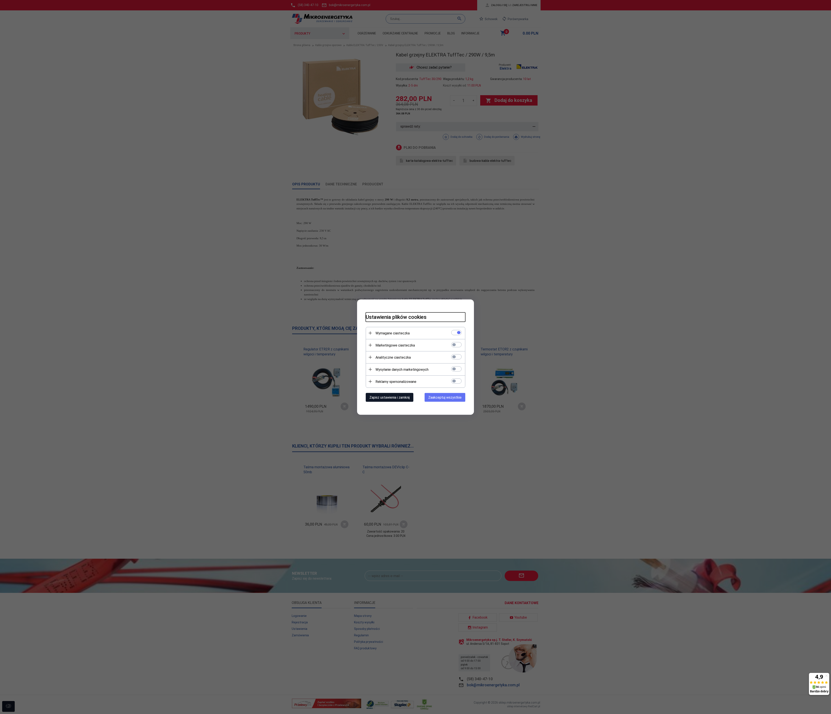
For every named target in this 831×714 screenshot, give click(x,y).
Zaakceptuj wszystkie (445, 397)
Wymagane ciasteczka (392, 333)
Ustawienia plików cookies (396, 317)
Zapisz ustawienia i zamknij (389, 397)
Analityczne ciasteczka (393, 357)
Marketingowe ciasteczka (395, 345)
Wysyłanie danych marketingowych (401, 369)
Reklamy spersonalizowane (395, 381)
